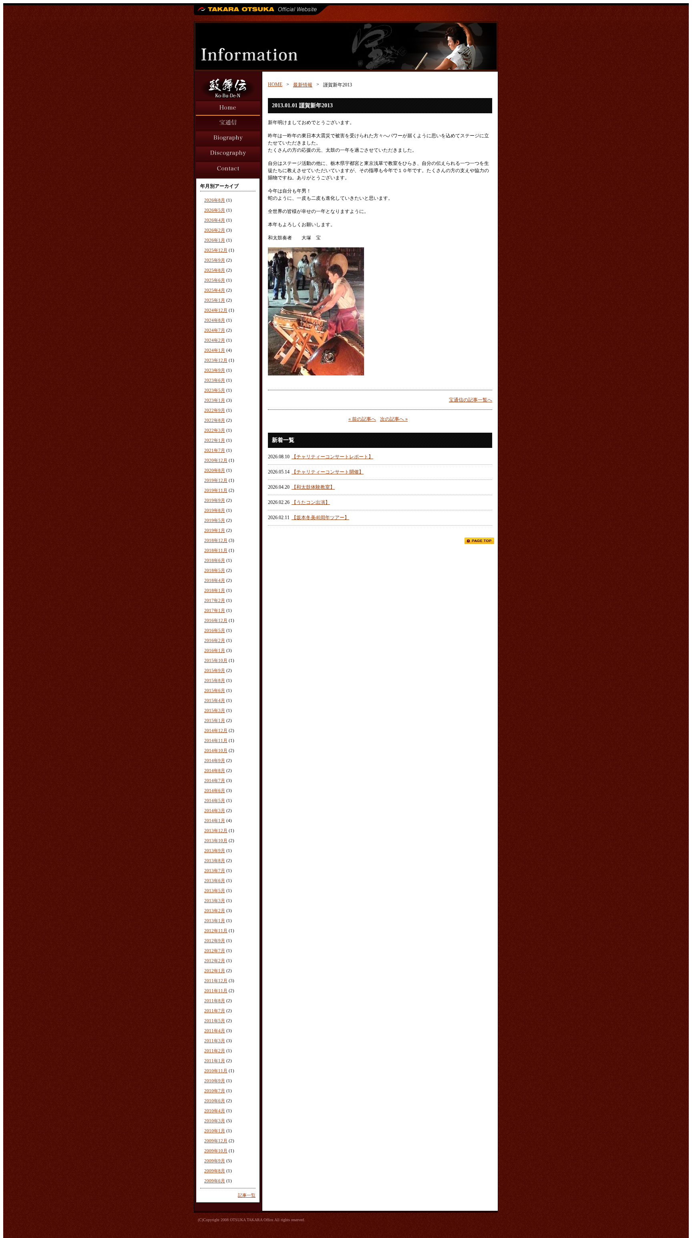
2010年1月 (214, 1130)
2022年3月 (214, 430)
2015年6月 (214, 690)
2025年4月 (214, 290)
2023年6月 (214, 380)
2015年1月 (214, 720)
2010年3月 (214, 1120)
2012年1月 (214, 970)
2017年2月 (214, 600)
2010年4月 (214, 1110)
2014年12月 (215, 730)
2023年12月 (215, 360)
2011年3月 (214, 1040)
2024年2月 (214, 340)
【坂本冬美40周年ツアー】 (320, 517)
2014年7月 (214, 780)
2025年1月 (214, 300)
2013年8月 (214, 860)
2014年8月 (214, 770)
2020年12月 (215, 460)
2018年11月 (215, 550)
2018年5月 (214, 570)
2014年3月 (214, 810)
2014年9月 (214, 760)
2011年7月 (214, 1010)
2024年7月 (214, 330)
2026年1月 (214, 240)
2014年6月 (214, 790)
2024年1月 (214, 350)
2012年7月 (214, 950)
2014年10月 (215, 750)
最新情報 (302, 85)
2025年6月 (214, 280)
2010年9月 (214, 1080)
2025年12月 (215, 250)
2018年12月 (215, 540)
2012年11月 (215, 930)
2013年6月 (214, 880)
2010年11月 (215, 1070)
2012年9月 (214, 940)
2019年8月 (214, 510)
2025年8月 (214, 270)
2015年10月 (215, 660)
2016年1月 (214, 650)
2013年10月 (215, 840)
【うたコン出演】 (311, 502)
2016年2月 (214, 640)
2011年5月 (214, 1020)
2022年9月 (214, 410)
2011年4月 (214, 1030)
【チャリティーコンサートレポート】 (332, 456)
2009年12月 (215, 1140)
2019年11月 (215, 490)
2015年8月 (214, 680)
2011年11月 (215, 990)
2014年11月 (215, 740)
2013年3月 (214, 900)
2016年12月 (215, 620)
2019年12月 (215, 480)
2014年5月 (214, 800)
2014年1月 (214, 820)
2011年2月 (214, 1050)
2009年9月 (214, 1160)
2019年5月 (214, 520)
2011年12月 (215, 980)
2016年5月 (214, 630)
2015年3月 (214, 710)
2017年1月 (214, 610)
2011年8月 (214, 1000)
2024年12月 (215, 310)
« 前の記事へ (362, 419)
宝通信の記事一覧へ (470, 400)
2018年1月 (214, 590)
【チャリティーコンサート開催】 (328, 472)
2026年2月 (214, 230)
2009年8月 (214, 1170)
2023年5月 (214, 390)
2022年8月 (214, 420)
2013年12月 (215, 830)
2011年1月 (214, 1060)
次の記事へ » (394, 419)
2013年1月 (214, 920)
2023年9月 (214, 370)
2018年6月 (214, 560)
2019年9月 (214, 500)
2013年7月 (214, 870)
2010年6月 (214, 1100)
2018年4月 (214, 580)
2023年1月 (214, 400)
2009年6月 (214, 1180)
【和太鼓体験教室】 (313, 487)
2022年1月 (214, 440)
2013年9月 (214, 850)
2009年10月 (215, 1150)
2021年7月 (214, 450)
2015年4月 (214, 700)
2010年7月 (214, 1090)
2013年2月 (214, 910)
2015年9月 (214, 670)
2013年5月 (214, 890)
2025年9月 (214, 260)
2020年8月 (214, 470)
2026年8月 (214, 200)
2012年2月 (214, 960)
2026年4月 (214, 220)
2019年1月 (214, 530)
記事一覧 (246, 1195)
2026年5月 (214, 210)
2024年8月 (214, 320)
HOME (275, 84)
